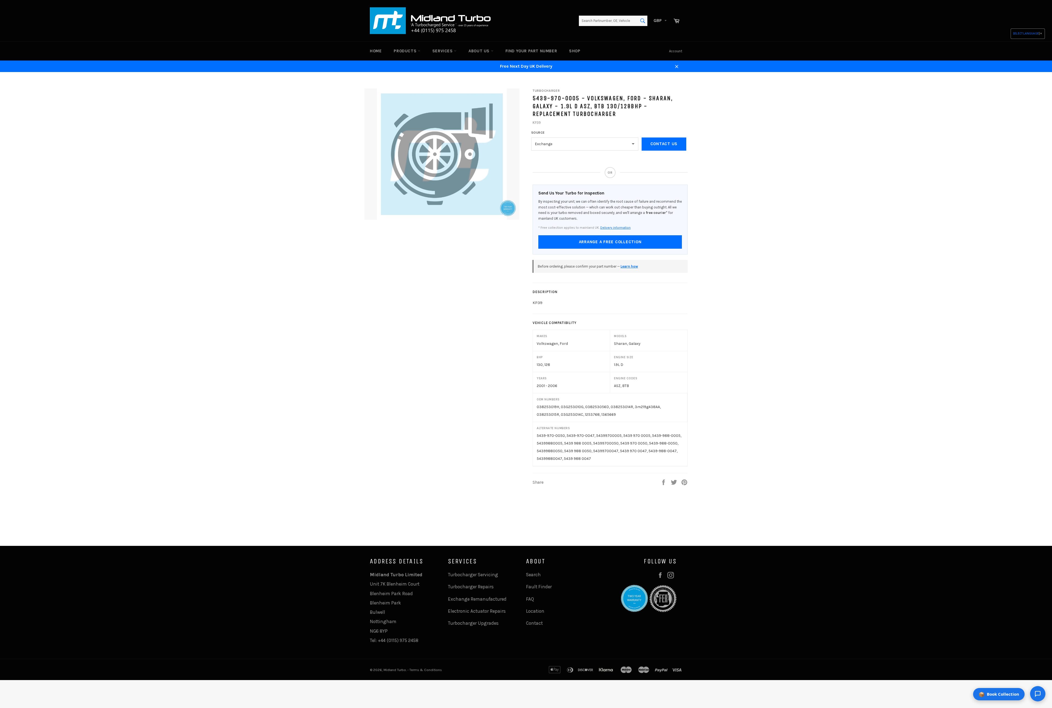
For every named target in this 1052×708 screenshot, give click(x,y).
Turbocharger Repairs (471, 586)
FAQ (530, 599)
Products (406, 50)
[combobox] (613, 21)
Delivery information (615, 228)
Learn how (629, 266)
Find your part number (531, 50)
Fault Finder (539, 586)
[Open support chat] (1037, 693)
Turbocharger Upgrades (473, 623)
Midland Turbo (395, 670)
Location (535, 611)
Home (376, 50)
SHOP (574, 50)
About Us (479, 50)
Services (443, 50)
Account (675, 51)
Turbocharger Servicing (473, 574)
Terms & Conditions (425, 670)
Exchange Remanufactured (477, 599)
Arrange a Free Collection (610, 241)
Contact (534, 623)
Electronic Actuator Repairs (477, 611)
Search (533, 574)
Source (538, 132)
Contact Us (664, 143)
